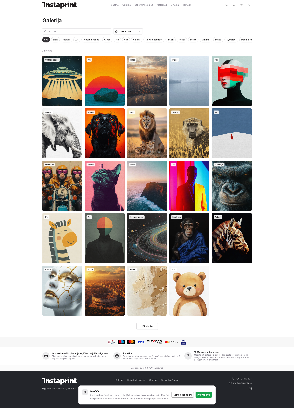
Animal (136, 39)
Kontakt (187, 5)
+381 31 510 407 (244, 378)
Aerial (182, 39)
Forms (193, 39)
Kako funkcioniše (143, 5)
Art (76, 39)
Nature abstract (153, 39)
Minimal (206, 39)
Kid (117, 39)
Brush (171, 39)
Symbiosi (231, 39)
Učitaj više (147, 326)
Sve (46, 39)
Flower (66, 39)
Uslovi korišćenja (170, 380)
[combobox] (128, 31)
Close (107, 39)
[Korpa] (241, 5)
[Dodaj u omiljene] (77, 60)
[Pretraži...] (227, 5)
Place (218, 39)
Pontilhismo (247, 39)
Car (126, 39)
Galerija (126, 5)
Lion (55, 39)
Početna (114, 5)
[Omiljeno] (234, 5)
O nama (175, 5)
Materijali (162, 5)
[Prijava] (249, 5)
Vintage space (91, 39)
